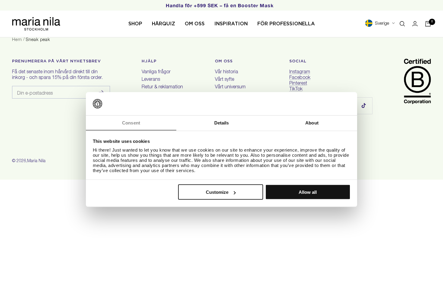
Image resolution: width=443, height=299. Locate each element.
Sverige (382, 23)
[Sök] (402, 24)
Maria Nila (36, 161)
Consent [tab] (131, 122)
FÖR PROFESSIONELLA (286, 24)
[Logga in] (415, 23)
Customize (217, 192)
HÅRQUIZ (163, 24)
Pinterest (298, 83)
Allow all (308, 192)
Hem (17, 40)
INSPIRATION (231, 24)
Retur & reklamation (162, 87)
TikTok (296, 89)
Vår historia (226, 72)
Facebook (299, 78)
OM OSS (195, 24)
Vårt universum (230, 87)
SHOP (135, 24)
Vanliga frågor (156, 72)
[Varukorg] (428, 24)
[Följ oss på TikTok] (364, 105)
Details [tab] (221, 122)
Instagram (299, 72)
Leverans (151, 79)
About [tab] (312, 122)
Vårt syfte (224, 79)
